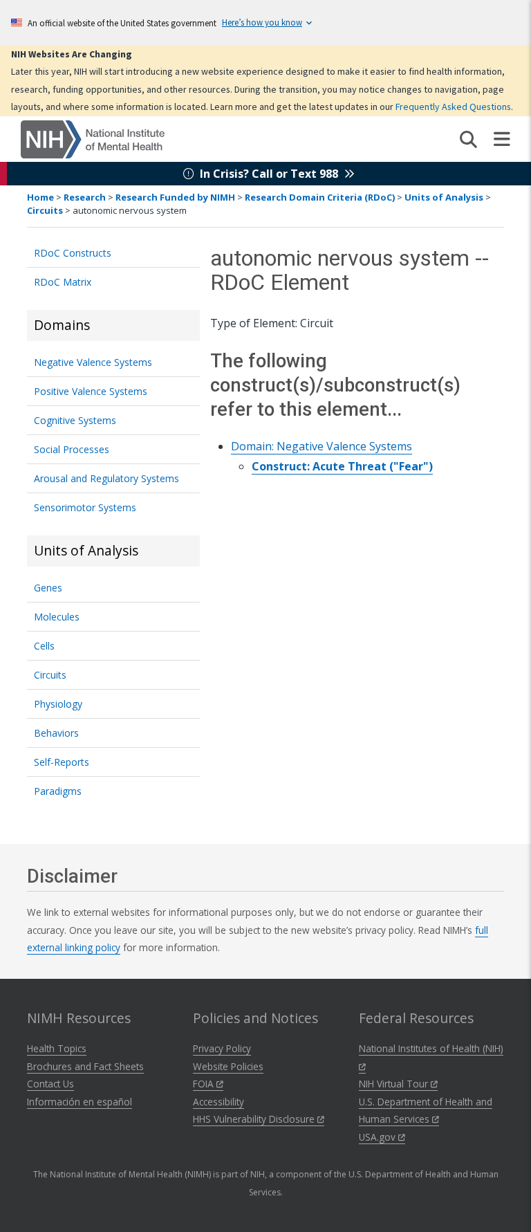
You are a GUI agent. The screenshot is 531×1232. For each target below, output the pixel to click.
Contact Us (50, 1083)
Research (85, 197)
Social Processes (71, 449)
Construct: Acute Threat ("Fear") (342, 466)
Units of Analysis (443, 197)
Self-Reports (61, 762)
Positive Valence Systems (90, 391)
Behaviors (56, 732)
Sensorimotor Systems (85, 507)
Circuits (45, 210)
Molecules (57, 616)
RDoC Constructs (72, 252)
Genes (48, 587)
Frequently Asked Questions (453, 106)
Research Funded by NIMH (175, 197)
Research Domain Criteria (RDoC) (320, 197)
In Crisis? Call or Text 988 (269, 173)
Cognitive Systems (75, 420)
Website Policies (228, 1066)
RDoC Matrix (62, 281)
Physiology (58, 703)
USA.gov (378, 1136)
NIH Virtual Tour (395, 1083)
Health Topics (56, 1048)
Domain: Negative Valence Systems (321, 446)
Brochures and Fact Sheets (85, 1066)
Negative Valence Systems (93, 362)
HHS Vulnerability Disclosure (255, 1118)
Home (40, 197)
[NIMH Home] (93, 138)
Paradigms (58, 791)
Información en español (79, 1101)
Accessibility (218, 1101)
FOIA (204, 1083)
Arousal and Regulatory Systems (106, 478)
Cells (44, 645)
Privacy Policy (222, 1048)
